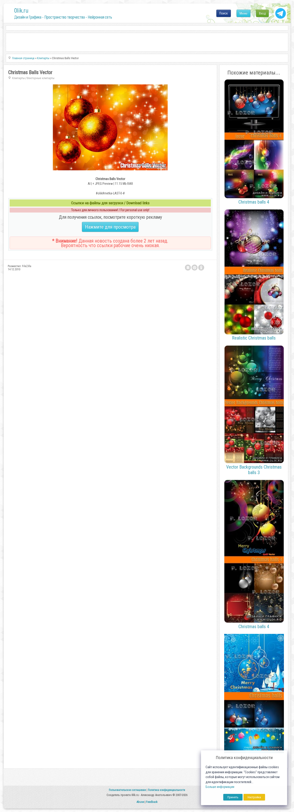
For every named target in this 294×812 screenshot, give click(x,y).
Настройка (254, 797)
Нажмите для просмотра (110, 227)
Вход (262, 13)
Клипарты (18, 78)
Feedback (152, 802)
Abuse (140, 802)
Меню (243, 13)
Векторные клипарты (40, 78)
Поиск (223, 13)
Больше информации (220, 787)
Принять (232, 797)
